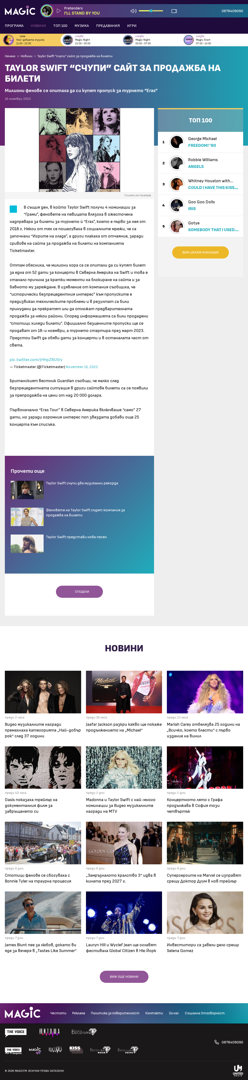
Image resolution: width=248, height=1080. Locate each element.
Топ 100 (60, 26)
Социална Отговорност (205, 1013)
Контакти (154, 1013)
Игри (132, 26)
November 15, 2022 (82, 367)
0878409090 (232, 11)
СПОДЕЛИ (81, 591)
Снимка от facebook (137, 195)
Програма (14, 26)
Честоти (58, 1013)
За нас (174, 1013)
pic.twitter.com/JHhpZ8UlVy (36, 360)
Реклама (78, 1013)
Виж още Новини (124, 976)
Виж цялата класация (200, 252)
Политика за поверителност (115, 1013)
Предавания (108, 26)
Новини (38, 26)
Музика (82, 26)
